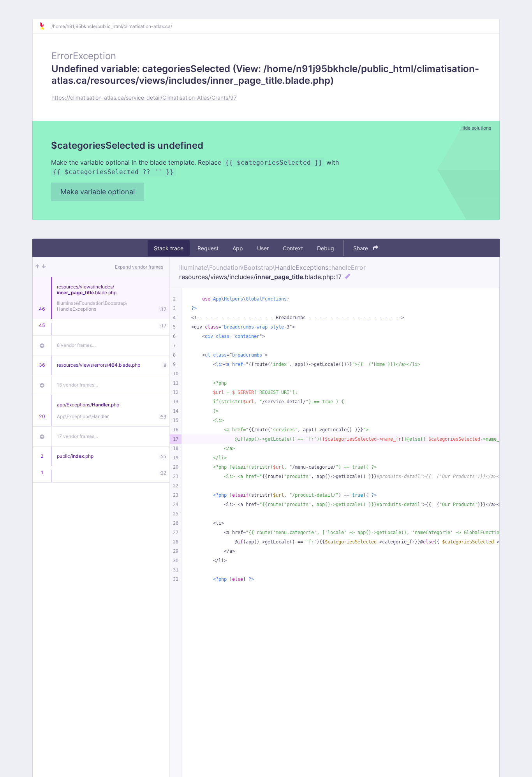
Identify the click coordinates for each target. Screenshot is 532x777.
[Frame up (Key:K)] (37, 267)
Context (293, 248)
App (238, 248)
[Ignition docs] (45, 26)
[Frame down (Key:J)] (43, 267)
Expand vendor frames (139, 267)
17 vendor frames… (77, 436)
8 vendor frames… (76, 345)
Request (207, 248)
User (263, 248)
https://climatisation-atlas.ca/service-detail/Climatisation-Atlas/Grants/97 (144, 97)
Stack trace (168, 248)
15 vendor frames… (77, 385)
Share (361, 248)
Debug (325, 248)
